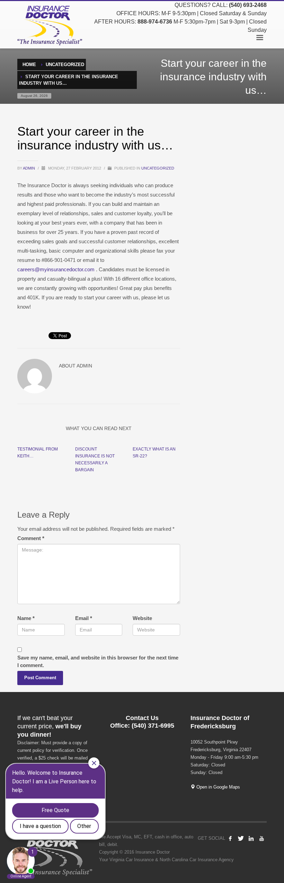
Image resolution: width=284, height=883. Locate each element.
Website (142, 618)
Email (83, 618)
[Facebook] (230, 838)
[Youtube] (261, 838)
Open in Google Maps (217, 787)
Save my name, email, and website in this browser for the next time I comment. (97, 661)
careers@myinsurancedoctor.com (56, 269)
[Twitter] (241, 838)
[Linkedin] (251, 838)
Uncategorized (157, 168)
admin (29, 168)
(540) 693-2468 (248, 5)
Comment (30, 538)
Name (26, 618)
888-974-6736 (154, 22)
